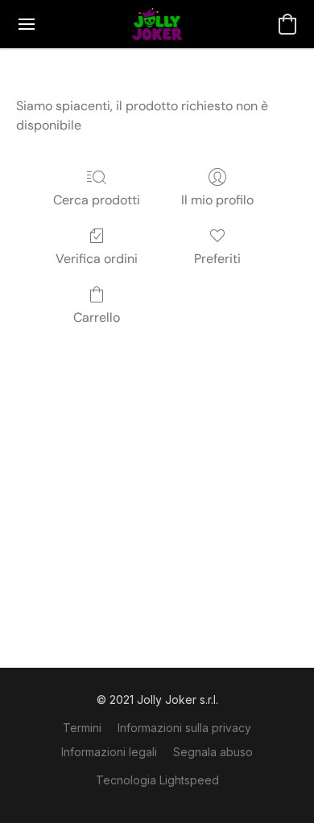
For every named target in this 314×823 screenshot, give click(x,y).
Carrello (96, 317)
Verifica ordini (97, 258)
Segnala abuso (213, 752)
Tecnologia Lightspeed (157, 780)
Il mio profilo (217, 199)
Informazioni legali (109, 752)
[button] (157, 24)
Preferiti (217, 258)
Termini (82, 728)
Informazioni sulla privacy (184, 728)
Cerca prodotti (96, 199)
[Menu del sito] (26, 24)
